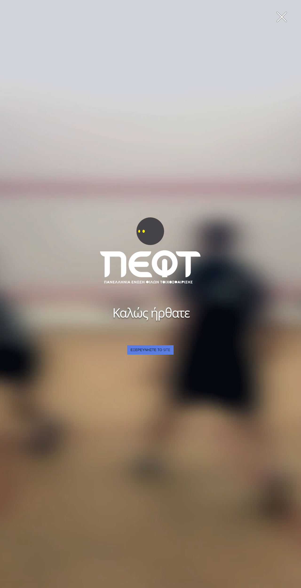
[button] (282, 17)
